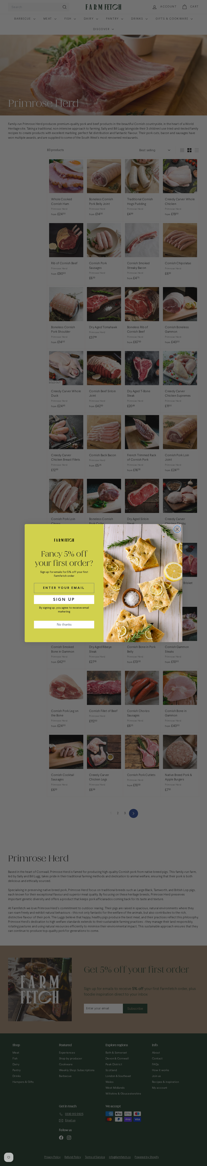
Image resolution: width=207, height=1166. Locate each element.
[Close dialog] (177, 529)
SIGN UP (64, 599)
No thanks (64, 624)
